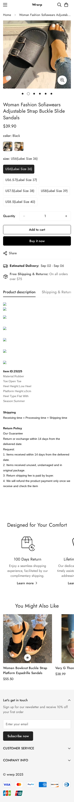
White (19, 146)
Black (7, 146)
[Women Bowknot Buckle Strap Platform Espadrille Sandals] (27, 638)
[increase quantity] (66, 216)
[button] (66, 4)
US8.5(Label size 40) (20, 201)
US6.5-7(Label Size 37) (21, 179)
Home (7, 15)
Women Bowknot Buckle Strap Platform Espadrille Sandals (25, 670)
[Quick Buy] (27, 657)
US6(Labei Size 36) (18, 169)
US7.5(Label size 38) (19, 190)
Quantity (9, 216)
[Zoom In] (62, 80)
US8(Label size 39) (54, 190)
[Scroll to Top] (66, 780)
